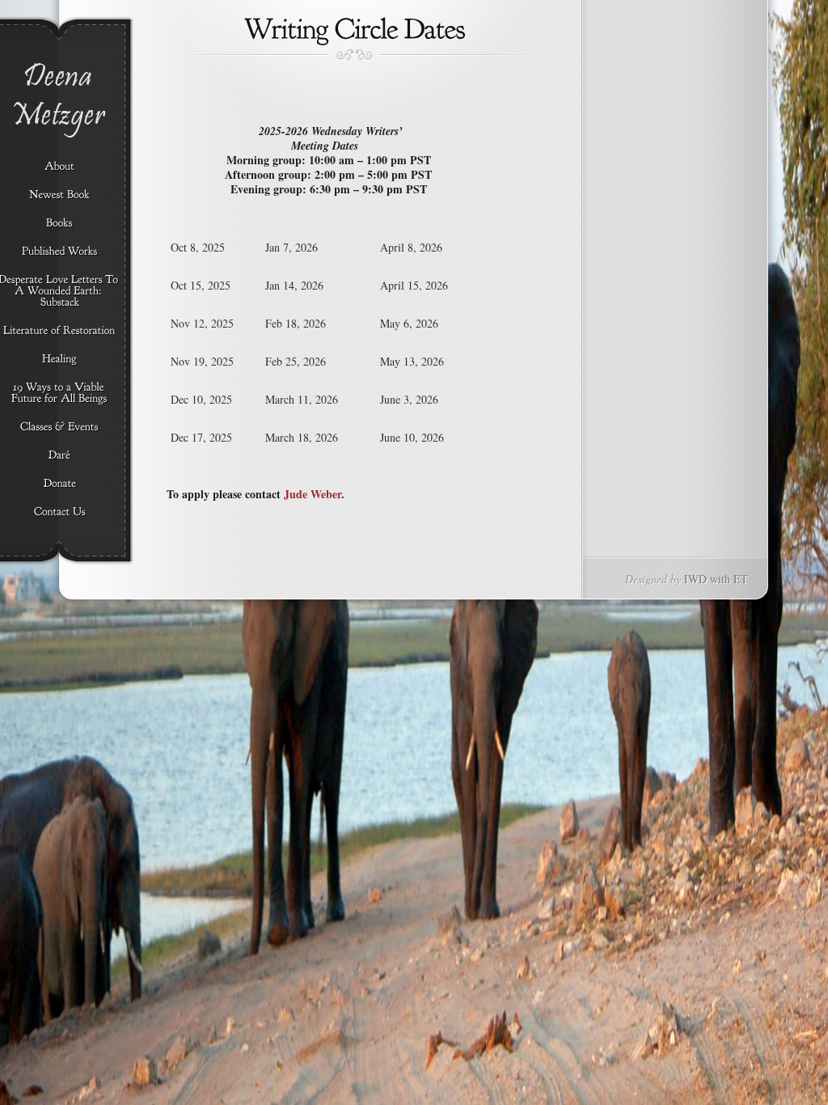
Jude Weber (312, 493)
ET (740, 578)
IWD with (707, 578)
